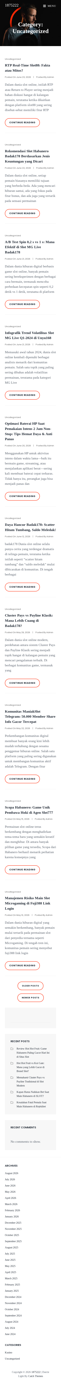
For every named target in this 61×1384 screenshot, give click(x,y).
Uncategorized (13, 59)
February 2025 (12, 1284)
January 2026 (12, 1216)
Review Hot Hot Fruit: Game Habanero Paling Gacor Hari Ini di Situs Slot (33, 1052)
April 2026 (10, 1198)
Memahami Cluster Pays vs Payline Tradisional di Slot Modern (31, 1081)
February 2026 (12, 1210)
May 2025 (10, 1266)
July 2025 (10, 1253)
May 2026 (10, 1191)
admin (50, 77)
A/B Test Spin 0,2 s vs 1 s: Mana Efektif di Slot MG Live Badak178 (29, 247)
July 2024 (10, 1328)
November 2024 (13, 1303)
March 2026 (11, 1204)
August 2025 (11, 1247)
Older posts (30, 985)
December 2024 (13, 1297)
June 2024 (10, 1334)
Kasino (8, 1352)
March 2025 (11, 1278)
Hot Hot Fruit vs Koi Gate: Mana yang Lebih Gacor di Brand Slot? (30, 1067)
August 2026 (11, 1173)
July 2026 (10, 1179)
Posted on (18, 77)
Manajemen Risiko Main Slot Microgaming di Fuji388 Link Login (27, 903)
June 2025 (10, 1259)
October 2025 (12, 1235)
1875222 (12, 5)
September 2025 (13, 1241)
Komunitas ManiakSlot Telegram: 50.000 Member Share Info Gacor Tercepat (30, 717)
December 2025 (13, 1222)
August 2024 (11, 1321)
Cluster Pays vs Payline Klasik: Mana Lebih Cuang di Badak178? (29, 620)
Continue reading (24, 124)
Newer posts (30, 997)
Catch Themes (35, 1376)
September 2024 (13, 1315)
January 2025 (12, 1290)
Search (46, 1019)
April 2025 (10, 1272)
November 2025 (13, 1229)
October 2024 (12, 1309)
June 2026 (10, 1185)
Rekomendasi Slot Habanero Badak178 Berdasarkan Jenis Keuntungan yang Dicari (27, 156)
